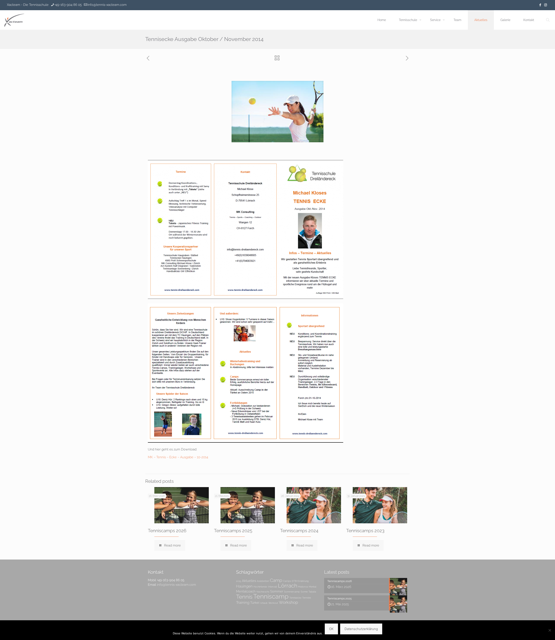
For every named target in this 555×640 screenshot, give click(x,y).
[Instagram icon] (545, 5)
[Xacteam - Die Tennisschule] (14, 20)
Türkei (254, 602)
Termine (306, 597)
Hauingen (244, 586)
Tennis (244, 596)
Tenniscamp (271, 596)
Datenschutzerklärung (361, 629)
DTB (294, 581)
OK (331, 629)
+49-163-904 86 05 (68, 5)
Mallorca (303, 586)
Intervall (272, 586)
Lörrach (287, 586)
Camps (287, 581)
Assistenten (263, 581)
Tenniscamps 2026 (167, 530)
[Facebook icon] (540, 5)
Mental (312, 586)
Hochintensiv (260, 586)
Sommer (276, 591)
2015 (238, 581)
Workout (273, 603)
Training (242, 602)
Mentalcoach (246, 591)
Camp (276, 580)
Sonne (304, 591)
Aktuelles (249, 581)
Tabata (312, 591)
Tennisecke (295, 597)
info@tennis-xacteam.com (107, 5)
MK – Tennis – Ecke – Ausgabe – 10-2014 (178, 457)
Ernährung (303, 581)
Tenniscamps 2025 (233, 530)
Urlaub (264, 603)
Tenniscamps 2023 (365, 530)
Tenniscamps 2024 (299, 530)
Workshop (288, 602)
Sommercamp (292, 591)
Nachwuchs (262, 591)
